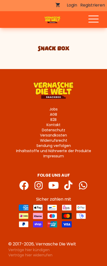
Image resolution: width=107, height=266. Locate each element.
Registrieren (92, 5)
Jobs (53, 109)
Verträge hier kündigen (29, 249)
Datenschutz (53, 130)
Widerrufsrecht (53, 140)
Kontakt (53, 124)
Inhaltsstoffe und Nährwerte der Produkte (53, 150)
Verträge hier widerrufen (30, 255)
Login (72, 5)
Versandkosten (53, 135)
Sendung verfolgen (53, 145)
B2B (53, 119)
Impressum (53, 156)
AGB (53, 114)
